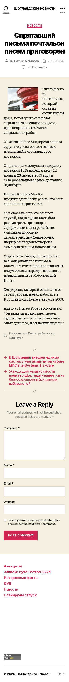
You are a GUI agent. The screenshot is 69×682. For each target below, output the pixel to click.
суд (51, 333)
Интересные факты (21, 578)
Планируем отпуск (20, 595)
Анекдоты (13, 566)
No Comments (37, 67)
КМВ (8, 583)
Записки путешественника (27, 572)
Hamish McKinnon (26, 61)
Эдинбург (16, 338)
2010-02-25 (56, 61)
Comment (12, 428)
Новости (34, 25)
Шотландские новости (34, 8)
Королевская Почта (23, 333)
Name (9, 465)
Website (9, 502)
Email (8, 483)
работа (43, 333)
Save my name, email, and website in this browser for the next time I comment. (34, 522)
